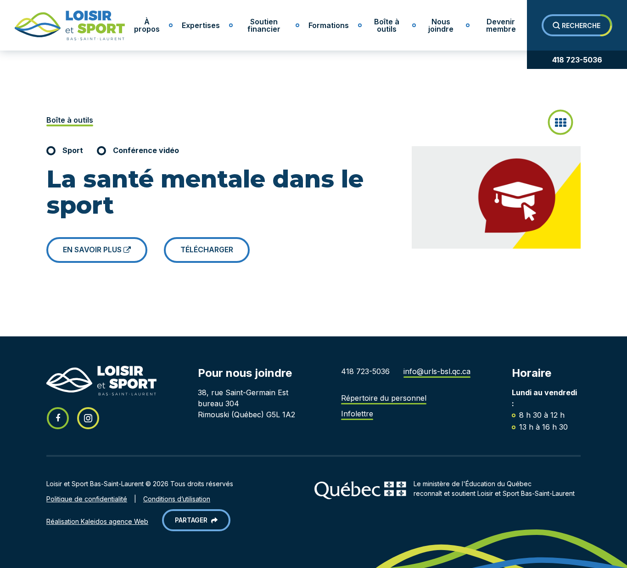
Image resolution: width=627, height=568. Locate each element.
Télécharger (206, 249)
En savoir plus (93, 249)
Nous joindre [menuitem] (440, 25)
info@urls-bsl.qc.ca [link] (436, 371)
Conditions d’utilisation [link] (176, 499)
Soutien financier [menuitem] (263, 25)
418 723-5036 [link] (577, 59)
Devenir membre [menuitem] (501, 25)
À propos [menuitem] (147, 25)
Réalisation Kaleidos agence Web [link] (97, 521)
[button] (577, 25)
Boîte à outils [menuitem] (386, 25)
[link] (62, 25)
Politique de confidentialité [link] (86, 499)
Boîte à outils (69, 120)
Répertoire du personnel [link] (383, 398)
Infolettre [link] (357, 413)
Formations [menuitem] (328, 25)
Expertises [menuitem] (201, 25)
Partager (193, 520)
